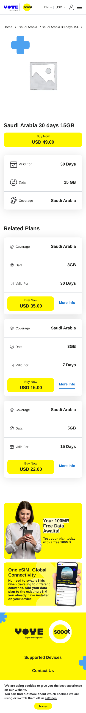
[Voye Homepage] (18, 7)
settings (51, 698)
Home (8, 27)
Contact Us (43, 670)
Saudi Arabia (28, 27)
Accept (43, 706)
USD (58, 7)
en (46, 7)
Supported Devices (43, 657)
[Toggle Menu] (79, 7)
